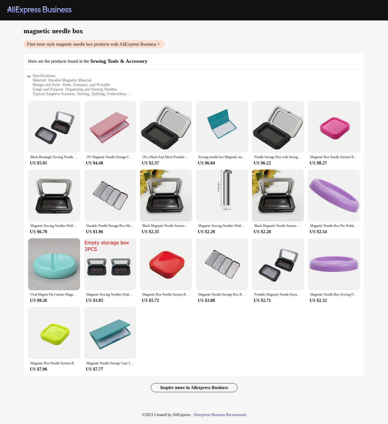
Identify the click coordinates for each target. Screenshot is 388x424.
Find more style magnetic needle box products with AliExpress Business (91, 44)
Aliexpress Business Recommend (219, 415)
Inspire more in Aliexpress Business (194, 387)
